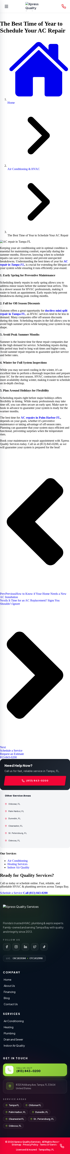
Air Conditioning (17, 860)
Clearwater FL (16, 1119)
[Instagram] (16, 947)
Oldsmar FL (35, 1105)
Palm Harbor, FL (17, 1112)
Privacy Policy (30, 1144)
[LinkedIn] (25, 947)
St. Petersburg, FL (44, 1119)
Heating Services (17, 864)
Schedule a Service (11, 892)
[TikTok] (44, 947)
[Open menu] (6, 6)
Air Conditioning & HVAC (23, 169)
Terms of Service (49, 1144)
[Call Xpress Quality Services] (64, 6)
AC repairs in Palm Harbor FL (40, 417)
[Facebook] (6, 947)
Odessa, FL (15, 1125)
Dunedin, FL (41, 1112)
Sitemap (16, 1144)
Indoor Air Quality (18, 867)
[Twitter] (34, 947)
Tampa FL (14, 1105)
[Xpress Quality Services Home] (35, 6)
